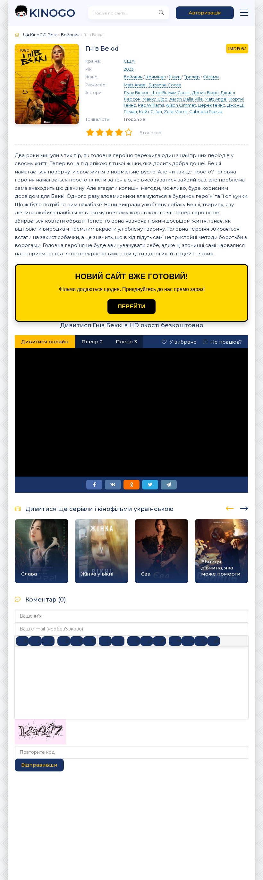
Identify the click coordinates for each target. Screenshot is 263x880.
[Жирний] (22, 641)
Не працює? (226, 342)
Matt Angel (135, 84)
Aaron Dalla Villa (186, 98)
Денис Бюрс (205, 92)
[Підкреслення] (48, 641)
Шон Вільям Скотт (170, 92)
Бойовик (70, 34)
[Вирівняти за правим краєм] (89, 641)
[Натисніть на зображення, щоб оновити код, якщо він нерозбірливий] (40, 743)
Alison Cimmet (181, 105)
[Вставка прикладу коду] (188, 641)
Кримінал (156, 76)
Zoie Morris (175, 111)
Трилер (192, 76)
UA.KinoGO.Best (40, 34)
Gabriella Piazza (205, 111)
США (129, 61)
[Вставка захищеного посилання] (159, 641)
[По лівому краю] (63, 641)
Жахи (175, 76)
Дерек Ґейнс (211, 105)
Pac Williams (151, 105)
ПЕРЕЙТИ (131, 306)
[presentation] (230, 507)
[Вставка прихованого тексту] (213, 641)
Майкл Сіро (154, 98)
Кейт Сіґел (150, 111)
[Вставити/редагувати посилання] (146, 641)
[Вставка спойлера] (200, 641)
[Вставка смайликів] (133, 641)
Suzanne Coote (164, 84)
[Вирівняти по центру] (76, 641)
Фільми (211, 76)
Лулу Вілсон (136, 92)
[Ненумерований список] (105, 641)
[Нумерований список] (118, 641)
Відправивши (39, 765)
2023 (129, 69)
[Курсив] (35, 641)
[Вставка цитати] (175, 641)
